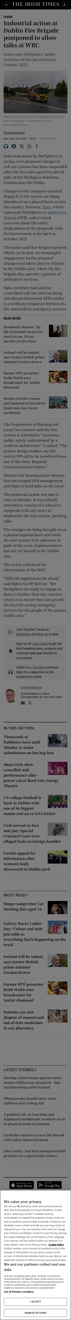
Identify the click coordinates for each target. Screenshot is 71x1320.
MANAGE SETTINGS (35, 1313)
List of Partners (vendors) (19, 1291)
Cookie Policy (56, 1244)
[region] (35, 1255)
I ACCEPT (35, 1301)
